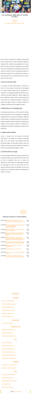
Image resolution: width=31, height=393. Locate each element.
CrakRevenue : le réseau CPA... (9, 364)
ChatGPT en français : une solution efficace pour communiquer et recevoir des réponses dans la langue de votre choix (15, 238)
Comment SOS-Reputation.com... (9, 355)
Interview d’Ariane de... (7, 342)
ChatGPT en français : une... (8, 313)
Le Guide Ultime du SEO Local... (9, 358)
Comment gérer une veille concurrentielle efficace (15, 253)
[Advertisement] (15, 40)
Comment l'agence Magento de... (9, 335)
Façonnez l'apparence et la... (8, 310)
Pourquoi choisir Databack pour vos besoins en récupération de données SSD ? (15, 221)
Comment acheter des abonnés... (9, 303)
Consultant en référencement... (9, 374)
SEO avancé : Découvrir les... (8, 351)
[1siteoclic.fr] (15, 6)
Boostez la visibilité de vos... (8, 307)
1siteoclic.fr (15, 19)
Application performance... (8, 387)
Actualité (15, 21)
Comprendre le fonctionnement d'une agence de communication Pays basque (15, 256)
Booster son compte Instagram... (9, 367)
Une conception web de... (7, 323)
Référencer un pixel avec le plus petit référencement (13, 246)
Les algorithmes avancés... (8, 377)
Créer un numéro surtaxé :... (8, 345)
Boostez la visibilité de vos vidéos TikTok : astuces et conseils (14, 230)
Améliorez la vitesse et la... (8, 316)
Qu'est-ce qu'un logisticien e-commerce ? (23, 212)
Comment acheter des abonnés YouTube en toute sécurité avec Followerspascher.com (15, 225)
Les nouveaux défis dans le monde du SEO (15, 23)
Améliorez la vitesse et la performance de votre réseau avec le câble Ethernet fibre (14, 242)
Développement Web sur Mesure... (10, 380)
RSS (20, 391)
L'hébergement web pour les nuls (13, 248)
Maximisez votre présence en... (9, 329)
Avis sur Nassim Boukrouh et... (9, 348)
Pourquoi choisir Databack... (8, 300)
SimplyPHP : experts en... (7, 332)
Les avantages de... (6, 383)
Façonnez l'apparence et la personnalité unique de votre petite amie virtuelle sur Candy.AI (14, 233)
